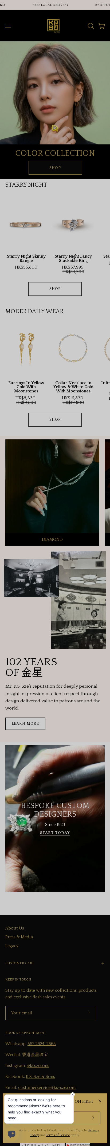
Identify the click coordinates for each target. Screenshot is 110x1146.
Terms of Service (58, 1135)
